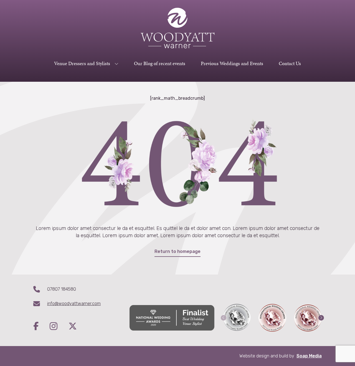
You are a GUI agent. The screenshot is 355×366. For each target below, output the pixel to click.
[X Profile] (73, 326)
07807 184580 (61, 289)
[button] (223, 318)
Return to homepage (177, 251)
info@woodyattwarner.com (74, 303)
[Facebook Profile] (41, 326)
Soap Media (309, 356)
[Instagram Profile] (59, 327)
